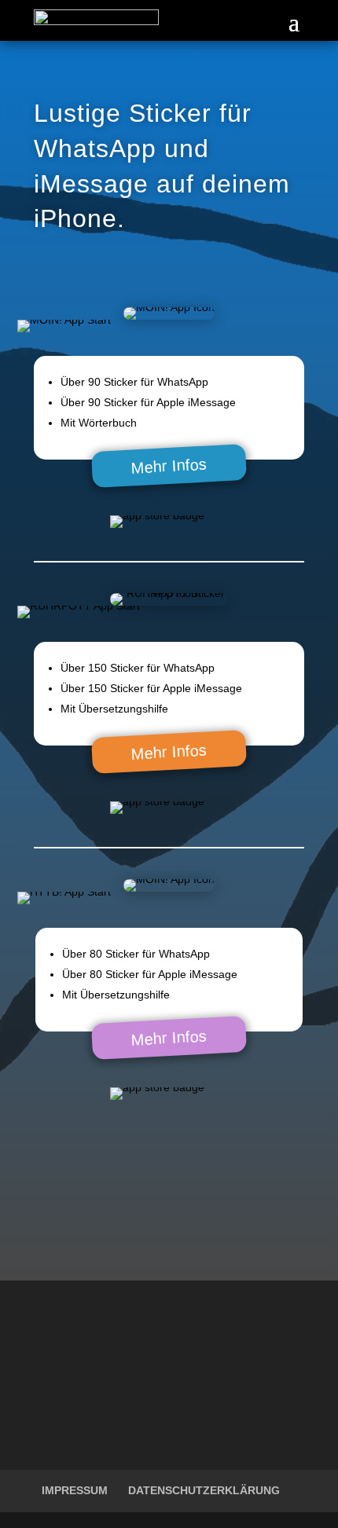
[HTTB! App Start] (64, 891)
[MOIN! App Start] (64, 319)
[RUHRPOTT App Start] (78, 605)
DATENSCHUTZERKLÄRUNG (204, 1490)
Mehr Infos (168, 466)
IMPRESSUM (75, 1490)
